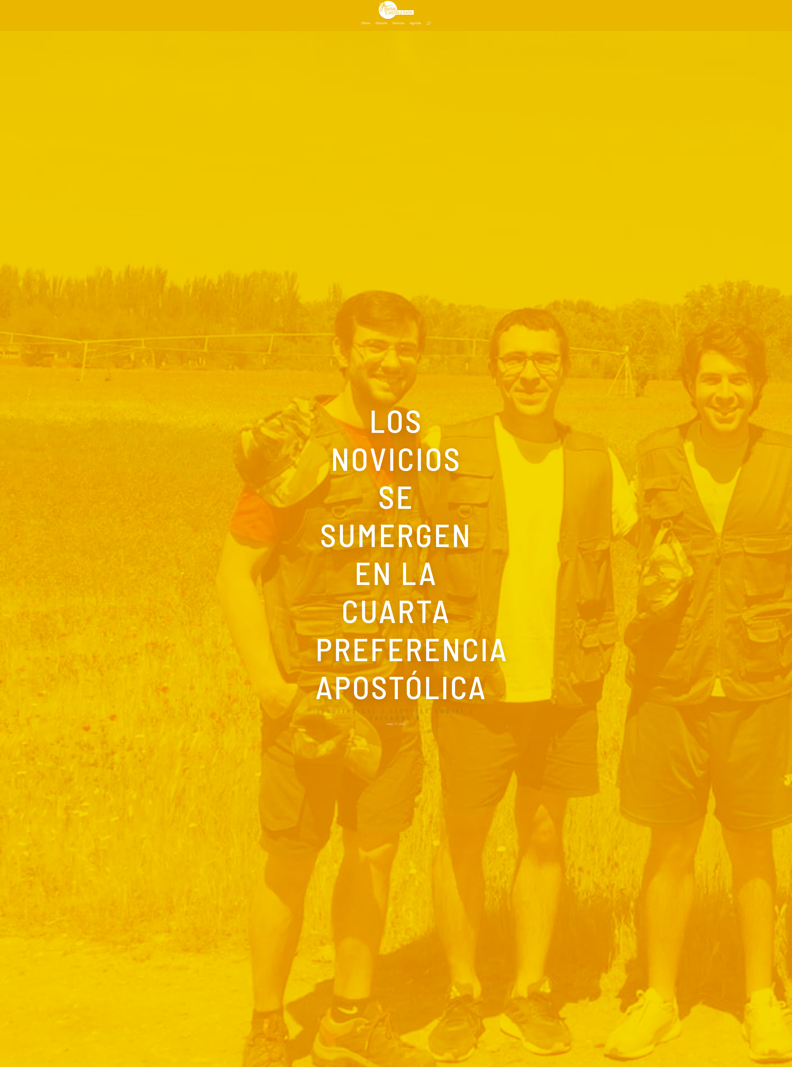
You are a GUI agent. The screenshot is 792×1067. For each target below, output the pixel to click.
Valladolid (396, 718)
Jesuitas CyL (347, 711)
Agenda (415, 23)
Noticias (398, 23)
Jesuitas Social (428, 711)
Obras (365, 23)
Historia (381, 23)
